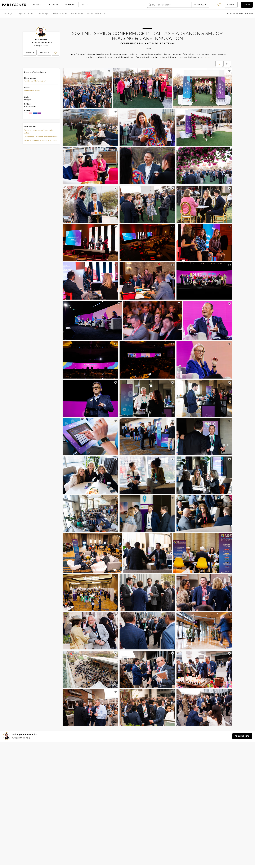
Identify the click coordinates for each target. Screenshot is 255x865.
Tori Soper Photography (41, 42)
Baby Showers (60, 13)
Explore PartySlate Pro (240, 13)
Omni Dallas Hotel (32, 90)
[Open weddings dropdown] (12, 13)
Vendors (70, 5)
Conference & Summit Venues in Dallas (41, 137)
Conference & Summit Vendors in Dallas (38, 131)
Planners (53, 5)
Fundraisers (77, 13)
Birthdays (43, 13)
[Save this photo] (109, 71)
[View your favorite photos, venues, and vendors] (219, 4)
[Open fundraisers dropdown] (83, 13)
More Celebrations (96, 13)
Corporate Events (26, 13)
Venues (37, 5)
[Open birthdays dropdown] (48, 13)
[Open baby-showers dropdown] (67, 13)
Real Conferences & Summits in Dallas (40, 140)
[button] (219, 4)
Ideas (85, 5)
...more (206, 57)
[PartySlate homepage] (14, 5)
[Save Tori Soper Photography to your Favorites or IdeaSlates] (55, 53)
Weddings (7, 13)
